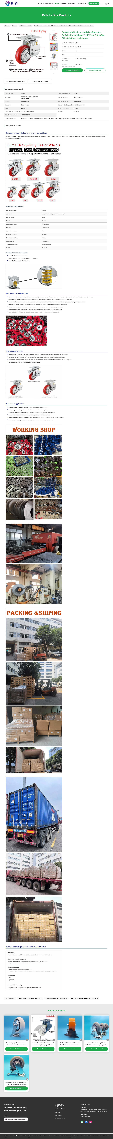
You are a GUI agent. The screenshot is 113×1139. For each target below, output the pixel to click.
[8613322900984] (81, 1122)
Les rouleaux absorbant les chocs (30, 998)
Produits (14, 25)
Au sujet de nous (60, 1109)
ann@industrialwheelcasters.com (17, 1119)
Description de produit (40, 81)
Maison (40, 3)
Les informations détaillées (15, 81)
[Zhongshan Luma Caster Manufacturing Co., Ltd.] (11, 3)
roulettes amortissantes (25, 25)
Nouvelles (58, 1115)
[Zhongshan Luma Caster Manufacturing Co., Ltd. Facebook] (86, 1122)
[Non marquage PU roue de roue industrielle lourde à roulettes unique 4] (16, 1028)
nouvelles (63, 3)
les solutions (72, 3)
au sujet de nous (48, 3)
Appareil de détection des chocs (56, 998)
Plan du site (31, 1136)
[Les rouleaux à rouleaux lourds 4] (43, 1028)
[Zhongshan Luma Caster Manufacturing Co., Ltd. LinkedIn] (90, 1122)
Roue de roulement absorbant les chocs (84, 998)
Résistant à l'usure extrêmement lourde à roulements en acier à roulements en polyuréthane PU (70, 1044)
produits (57, 3)
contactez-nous (81, 3)
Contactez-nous (60, 1119)
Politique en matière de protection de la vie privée (15, 1136)
